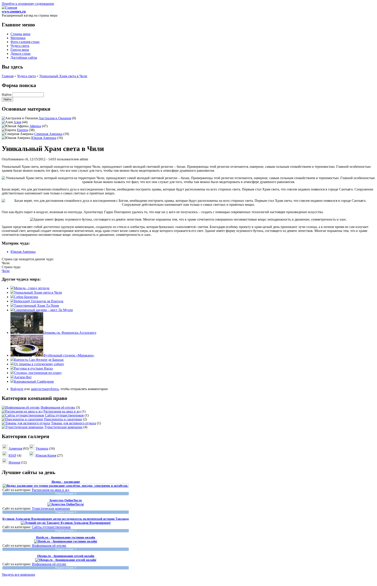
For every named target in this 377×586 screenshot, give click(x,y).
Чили (6, 271)
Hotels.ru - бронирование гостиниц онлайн (65, 537)
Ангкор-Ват (23, 377)
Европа (22, 130)
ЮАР (12, 455)
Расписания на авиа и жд (62, 411)
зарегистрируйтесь (45, 389)
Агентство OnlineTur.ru (65, 500)
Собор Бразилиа (26, 297)
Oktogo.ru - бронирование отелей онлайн (65, 556)
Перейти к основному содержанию (28, 3)
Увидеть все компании (18, 574)
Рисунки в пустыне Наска (33, 368)
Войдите (16, 389)
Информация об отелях (58, 407)
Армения (15, 448)
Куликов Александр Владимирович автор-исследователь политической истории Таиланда (65, 519)
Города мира (19, 49)
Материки (18, 38)
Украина (42, 448)
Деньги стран (20, 53)
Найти (7, 94)
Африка (35, 126)
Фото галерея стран (24, 42)
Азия (17, 122)
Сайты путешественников (64, 415)
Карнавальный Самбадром (34, 381)
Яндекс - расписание (65, 481)
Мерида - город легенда (31, 288)
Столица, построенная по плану (38, 373)
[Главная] (9, 7)
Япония (14, 462)
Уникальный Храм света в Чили (63, 76)
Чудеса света (19, 46)
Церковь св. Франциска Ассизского (69, 332)
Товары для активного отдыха (73, 423)
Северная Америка (48, 134)
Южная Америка (43, 138)
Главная (8, 76)
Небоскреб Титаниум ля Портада (38, 301)
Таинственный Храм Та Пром (36, 305)
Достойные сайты (23, 57)
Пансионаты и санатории (63, 419)
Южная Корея (46, 455)
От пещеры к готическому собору (39, 364)
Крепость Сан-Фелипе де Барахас (39, 360)
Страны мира (20, 34)
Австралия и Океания (55, 118)
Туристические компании (63, 427)
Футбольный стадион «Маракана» (68, 355)
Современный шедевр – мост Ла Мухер (43, 310)
